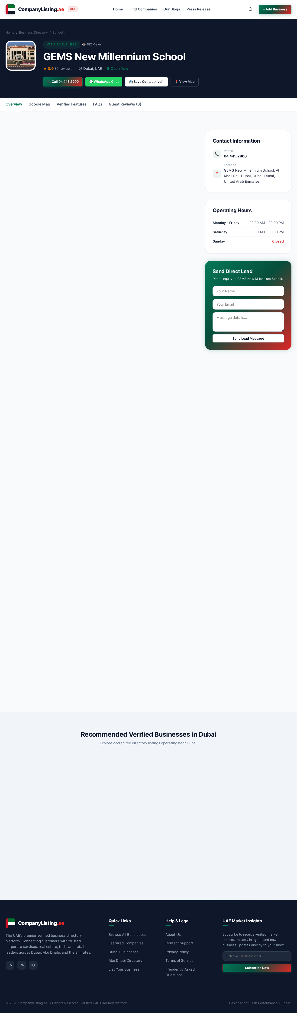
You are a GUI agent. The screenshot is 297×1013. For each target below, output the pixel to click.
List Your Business (124, 969)
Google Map (39, 104)
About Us (173, 934)
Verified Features (72, 104)
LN (10, 965)
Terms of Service (179, 960)
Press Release (198, 9)
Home (118, 9)
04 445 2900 (235, 156)
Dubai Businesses (123, 952)
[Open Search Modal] (250, 9)
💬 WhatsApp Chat (104, 81)
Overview (14, 104)
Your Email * (112, 599)
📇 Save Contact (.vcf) (146, 81)
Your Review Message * (39, 641)
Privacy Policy (177, 952)
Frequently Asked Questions (180, 972)
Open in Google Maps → (165, 197)
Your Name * (31, 599)
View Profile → (76, 878)
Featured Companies (126, 943)
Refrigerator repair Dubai (232, 825)
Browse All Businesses (127, 934)
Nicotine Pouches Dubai (36, 825)
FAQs (97, 104)
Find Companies (143, 9)
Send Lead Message (248, 338)
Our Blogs (171, 9)
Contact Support (179, 943)
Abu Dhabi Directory (125, 960)
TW (22, 965)
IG (33, 965)
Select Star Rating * (36, 620)
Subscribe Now (257, 968)
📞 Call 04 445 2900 (63, 81)
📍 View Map (184, 81)
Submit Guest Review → (47, 679)
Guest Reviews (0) (125, 104)
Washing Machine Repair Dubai (141, 825)
